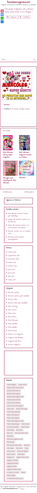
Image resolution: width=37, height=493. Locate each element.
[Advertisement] (18, 38)
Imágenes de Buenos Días (14, 469)
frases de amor (11, 454)
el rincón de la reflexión (13, 427)
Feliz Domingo (13, 306)
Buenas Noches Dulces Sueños (15, 388)
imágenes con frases (12, 460)
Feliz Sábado (12, 327)
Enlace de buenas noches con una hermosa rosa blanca (18, 226)
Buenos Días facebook (13, 415)
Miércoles (22, 177)
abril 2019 (11, 276)
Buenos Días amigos (21, 409)
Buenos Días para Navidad (17, 303)
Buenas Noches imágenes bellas (15, 397)
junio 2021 (11, 273)
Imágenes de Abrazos (15, 337)
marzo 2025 (12, 252)
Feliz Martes (12, 317)
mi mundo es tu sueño (13, 472)
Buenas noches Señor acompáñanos (16, 238)
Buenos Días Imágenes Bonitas (15, 421)
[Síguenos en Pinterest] (12, 18)
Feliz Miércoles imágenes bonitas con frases (25, 154)
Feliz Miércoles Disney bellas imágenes (8, 154)
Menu (3, 59)
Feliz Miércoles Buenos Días (14, 445)
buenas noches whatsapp (13, 403)
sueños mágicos (11, 475)
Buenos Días (12, 299)
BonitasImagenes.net (18, 2)
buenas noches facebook (13, 391)
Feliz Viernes (12, 330)
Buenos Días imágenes (13, 418)
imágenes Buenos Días (22, 457)
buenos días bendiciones (13, 412)
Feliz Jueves (12, 310)
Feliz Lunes (12, 313)
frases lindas (21, 454)
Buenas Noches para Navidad (18, 296)
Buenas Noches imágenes (13, 394)
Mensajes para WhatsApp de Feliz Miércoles (9, 180)
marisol (27, 109)
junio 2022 (11, 269)
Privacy (22, 489)
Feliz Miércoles (13, 320)
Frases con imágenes (15, 334)
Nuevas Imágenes (14, 344)
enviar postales (25, 427)
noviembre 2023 (13, 259)
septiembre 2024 (13, 255)
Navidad (23, 472)
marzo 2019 (11, 280)
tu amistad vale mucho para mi (15, 478)
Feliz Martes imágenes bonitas (15, 439)
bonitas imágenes (11, 385)
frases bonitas (11, 451)
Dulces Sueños (25, 424)
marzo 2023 (12, 262)
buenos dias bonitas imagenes (15, 406)
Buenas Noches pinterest (13, 400)
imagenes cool (10, 457)
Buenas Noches (13, 292)
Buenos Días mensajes (13, 424)
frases (26, 448)
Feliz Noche (27, 445)
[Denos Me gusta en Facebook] (25, 18)
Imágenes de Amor (14, 341)
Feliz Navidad (12, 324)
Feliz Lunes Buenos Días (21, 433)
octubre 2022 (12, 266)
